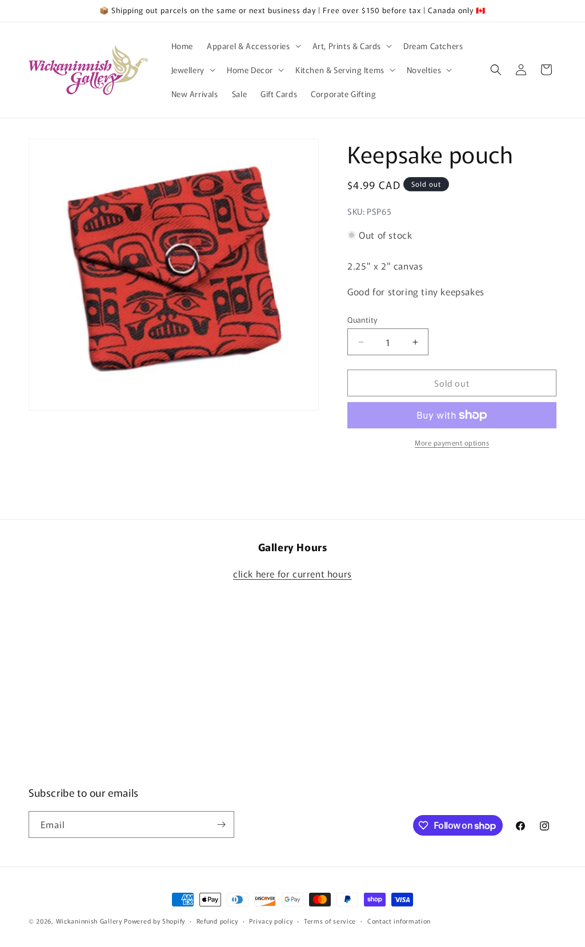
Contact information (399, 920)
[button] (253, 46)
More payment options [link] (452, 442)
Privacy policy (270, 920)
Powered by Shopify (154, 920)
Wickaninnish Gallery (89, 920)
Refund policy (217, 920)
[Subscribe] (221, 824)
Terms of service (330, 920)
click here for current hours (292, 573)
